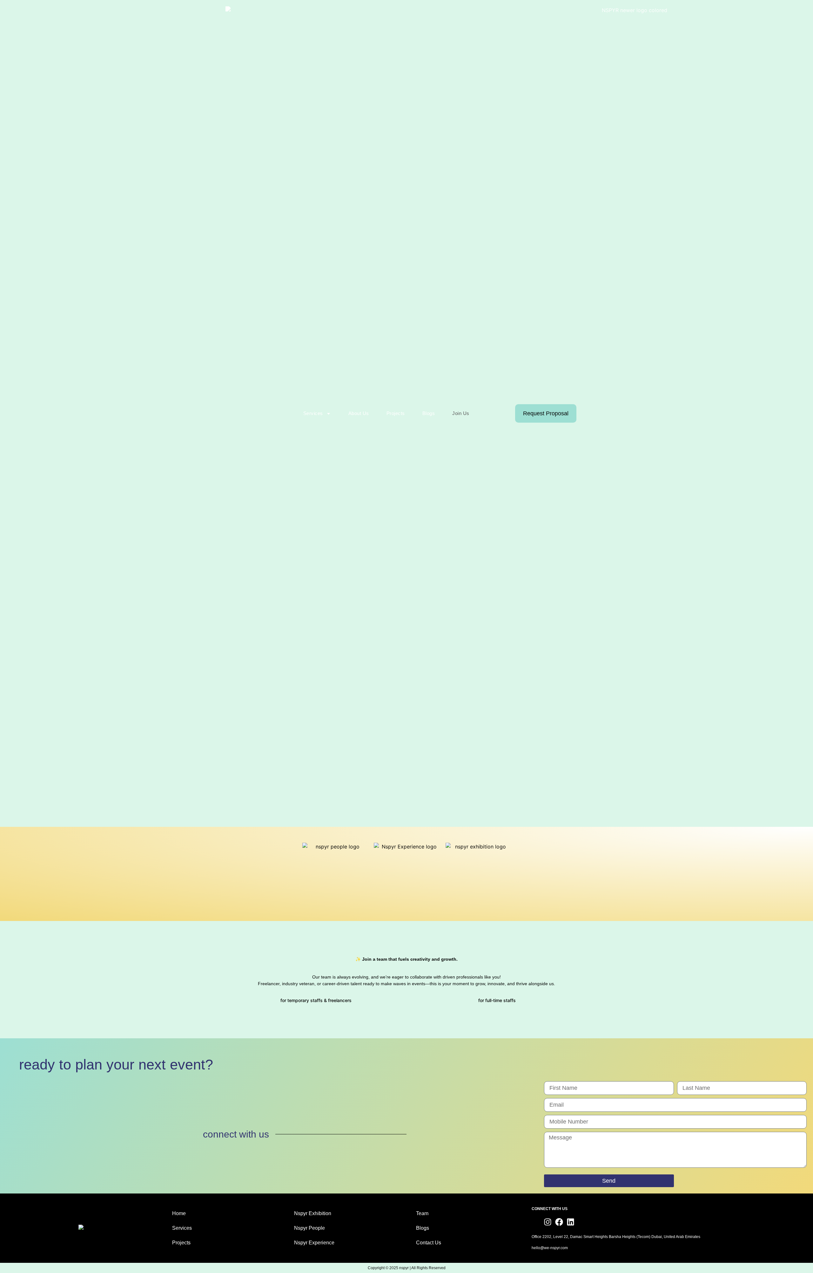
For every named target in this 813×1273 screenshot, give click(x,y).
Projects (395, 413)
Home (179, 1213)
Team (422, 1213)
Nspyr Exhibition (312, 1213)
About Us (358, 413)
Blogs (428, 413)
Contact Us (428, 1242)
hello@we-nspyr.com (550, 1248)
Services (182, 1228)
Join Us (460, 413)
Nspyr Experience (314, 1242)
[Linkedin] (570, 1222)
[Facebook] (559, 1222)
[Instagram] (547, 1222)
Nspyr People (309, 1228)
